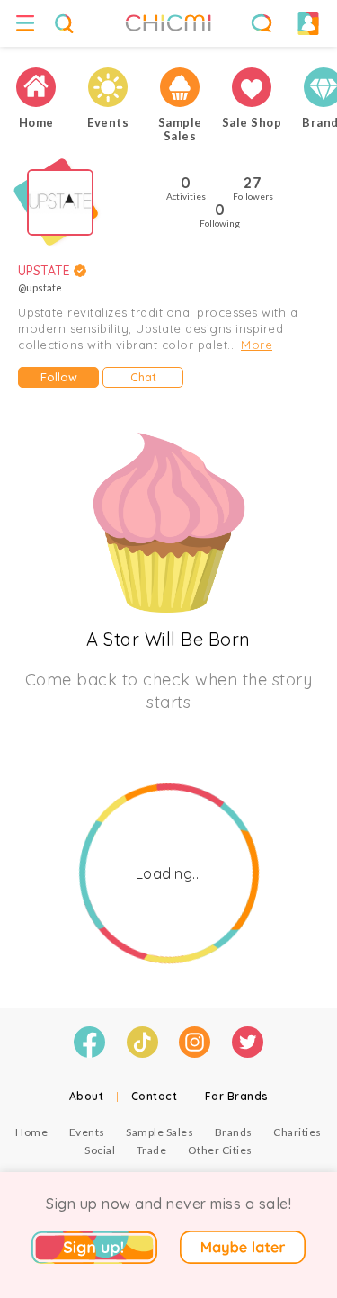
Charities (297, 1132)
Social (99, 1150)
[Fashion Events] (108, 87)
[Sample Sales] (180, 87)
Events (87, 1132)
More (256, 344)
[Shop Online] (252, 87)
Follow (58, 377)
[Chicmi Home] (36, 87)
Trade (152, 1150)
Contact (154, 1096)
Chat (143, 377)
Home (31, 1132)
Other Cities (220, 1150)
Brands (234, 1132)
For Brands (237, 1096)
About (86, 1096)
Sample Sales (159, 1132)
